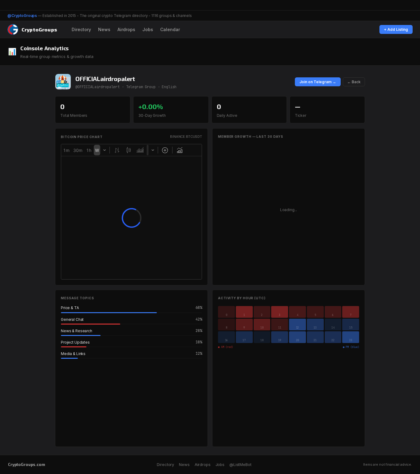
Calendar (170, 29)
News (104, 29)
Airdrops (126, 29)
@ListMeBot (240, 464)
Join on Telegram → (317, 82)
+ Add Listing (396, 29)
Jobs (147, 29)
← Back (354, 82)
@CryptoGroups (22, 15)
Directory (81, 29)
